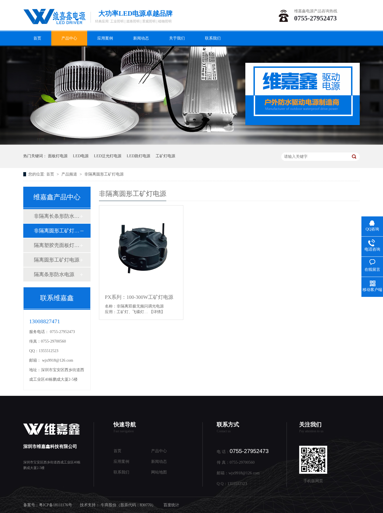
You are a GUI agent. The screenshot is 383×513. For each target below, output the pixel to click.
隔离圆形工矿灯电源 (56, 260)
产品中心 (69, 38)
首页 (37, 38)
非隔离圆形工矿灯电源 (104, 174)
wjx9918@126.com (57, 360)
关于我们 (177, 38)
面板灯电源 (58, 156)
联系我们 (213, 38)
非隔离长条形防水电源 (56, 216)
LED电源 (81, 156)
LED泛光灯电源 (107, 156)
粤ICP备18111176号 (55, 505)
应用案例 (105, 38)
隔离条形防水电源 (54, 274)
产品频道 (69, 174)
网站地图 (159, 472)
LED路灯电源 (138, 156)
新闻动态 (141, 38)
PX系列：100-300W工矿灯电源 (139, 297)
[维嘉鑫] (54, 16)
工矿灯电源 (165, 156)
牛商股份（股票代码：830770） (128, 505)
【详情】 (157, 312)
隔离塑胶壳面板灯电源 (56, 245)
